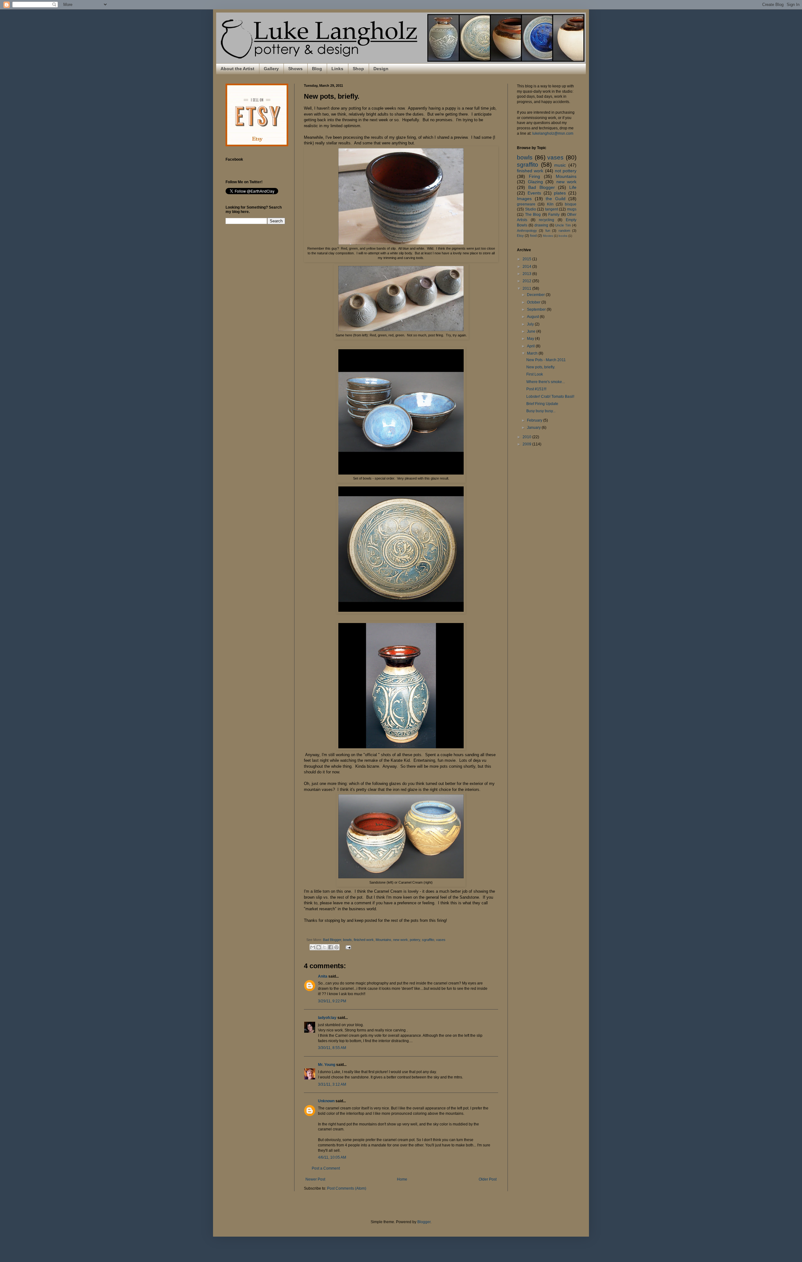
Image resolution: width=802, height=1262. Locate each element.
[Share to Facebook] (330, 947)
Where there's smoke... (545, 382)
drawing (541, 225)
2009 (527, 444)
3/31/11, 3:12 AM (332, 1084)
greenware (526, 204)
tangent (551, 209)
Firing (534, 176)
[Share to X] (324, 947)
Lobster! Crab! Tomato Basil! (550, 396)
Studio (530, 209)
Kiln (550, 204)
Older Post (488, 1179)
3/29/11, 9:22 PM (332, 1001)
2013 (527, 274)
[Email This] (313, 947)
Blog (317, 68)
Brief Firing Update (542, 404)
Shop (358, 68)
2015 (527, 259)
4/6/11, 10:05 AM (332, 1157)
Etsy (520, 235)
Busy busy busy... (540, 411)
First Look (534, 374)
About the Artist (237, 68)
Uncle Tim (563, 225)
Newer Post (315, 1179)
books (563, 235)
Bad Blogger (332, 940)
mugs (571, 209)
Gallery (271, 68)
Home (402, 1179)
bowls (347, 940)
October (534, 302)
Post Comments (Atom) (346, 1188)
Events (534, 192)
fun (547, 230)
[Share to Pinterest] (336, 947)
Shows (295, 68)
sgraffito (428, 940)
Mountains (383, 940)
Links (337, 68)
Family (554, 214)
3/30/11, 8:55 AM (332, 1048)
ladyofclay (327, 1017)
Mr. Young (326, 1064)
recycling (546, 220)
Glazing (535, 181)
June (531, 331)
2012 (527, 281)
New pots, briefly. (540, 367)
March (533, 353)
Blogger (423, 1222)
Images (524, 198)
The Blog (533, 214)
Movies (548, 235)
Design (380, 68)
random (564, 230)
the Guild (555, 198)
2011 (527, 288)
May (531, 338)
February (535, 420)
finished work (364, 940)
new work (400, 940)
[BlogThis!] (318, 947)
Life (572, 187)
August (533, 316)
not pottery (565, 170)
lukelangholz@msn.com (552, 133)
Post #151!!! (536, 389)
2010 (527, 437)
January (534, 427)
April (531, 346)
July (531, 324)
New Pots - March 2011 (546, 360)
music (560, 165)
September (537, 309)
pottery (415, 940)
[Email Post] (347, 947)
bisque (570, 204)
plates (560, 192)
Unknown (326, 1101)
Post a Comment (326, 1168)
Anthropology (527, 230)
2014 (527, 266)
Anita (322, 976)
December (536, 295)
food (533, 235)
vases (440, 940)
